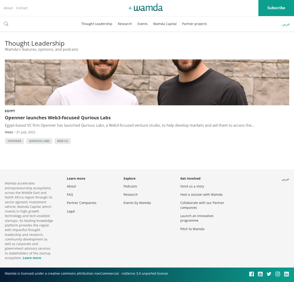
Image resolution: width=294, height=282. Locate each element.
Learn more (32, 258)
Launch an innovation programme (197, 218)
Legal (71, 211)
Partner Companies (81, 203)
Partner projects (194, 24)
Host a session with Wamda (201, 194)
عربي (286, 24)
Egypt (10, 111)
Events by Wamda (137, 203)
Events (143, 24)
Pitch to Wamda (192, 229)
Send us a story (192, 186)
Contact (22, 8)
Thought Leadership (96, 24)
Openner (14, 141)
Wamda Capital (165, 24)
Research (125, 24)
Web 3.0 (62, 141)
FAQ (70, 194)
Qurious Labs (39, 141)
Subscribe (276, 7)
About (8, 8)
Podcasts (130, 186)
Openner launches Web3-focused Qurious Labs (58, 117)
